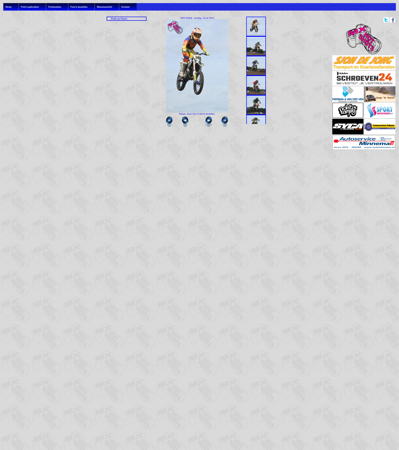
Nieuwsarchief (104, 7)
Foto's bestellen (79, 7)
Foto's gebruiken (30, 7)
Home (8, 7)
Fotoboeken (54, 7)
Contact (125, 7)
